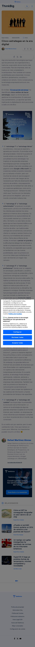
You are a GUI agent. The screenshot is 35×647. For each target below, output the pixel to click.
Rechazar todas (17, 337)
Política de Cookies (15, 314)
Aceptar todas (17, 343)
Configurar (17, 332)
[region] (17, 323)
